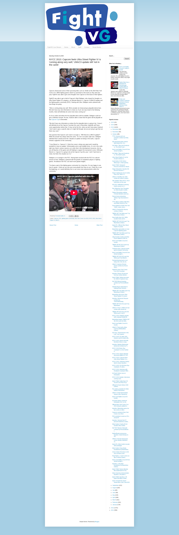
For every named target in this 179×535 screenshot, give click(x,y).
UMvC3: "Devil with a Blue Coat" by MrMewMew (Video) (119, 329)
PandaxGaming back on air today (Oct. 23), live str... (120, 261)
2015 (112, 122)
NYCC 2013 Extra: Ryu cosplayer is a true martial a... (120, 350)
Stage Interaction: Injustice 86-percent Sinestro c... (120, 169)
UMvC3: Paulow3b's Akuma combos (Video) (120, 210)
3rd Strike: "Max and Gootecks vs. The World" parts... (120, 154)
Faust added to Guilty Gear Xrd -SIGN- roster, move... (121, 206)
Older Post (99, 225)
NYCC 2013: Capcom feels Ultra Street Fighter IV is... (120, 358)
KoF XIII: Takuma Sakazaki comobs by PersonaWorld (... (120, 429)
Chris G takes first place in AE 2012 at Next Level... (120, 452)
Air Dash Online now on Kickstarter (119, 374)
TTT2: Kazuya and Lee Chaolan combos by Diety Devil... (120, 137)
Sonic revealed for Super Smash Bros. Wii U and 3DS (121, 481)
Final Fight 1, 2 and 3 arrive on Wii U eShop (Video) (120, 456)
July (113, 490)
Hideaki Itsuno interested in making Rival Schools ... (120, 287)
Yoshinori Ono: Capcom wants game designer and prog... (120, 249)
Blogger (97, 521)
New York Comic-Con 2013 (81, 218)
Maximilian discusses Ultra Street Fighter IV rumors (119, 295)
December (115, 129)
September (115, 485)
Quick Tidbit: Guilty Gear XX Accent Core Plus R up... (120, 381)
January (114, 504)
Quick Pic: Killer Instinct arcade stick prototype (121, 444)
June (114, 492)
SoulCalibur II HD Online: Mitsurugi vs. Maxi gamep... (120, 161)
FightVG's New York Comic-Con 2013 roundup (120, 270)
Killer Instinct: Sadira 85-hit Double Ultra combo (119, 424)
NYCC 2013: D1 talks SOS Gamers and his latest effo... (120, 337)
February (115, 502)
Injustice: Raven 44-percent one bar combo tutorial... (120, 274)
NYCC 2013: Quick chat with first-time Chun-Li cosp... (120, 341)
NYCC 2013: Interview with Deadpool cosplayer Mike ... (120, 370)
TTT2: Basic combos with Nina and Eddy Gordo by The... (120, 202)
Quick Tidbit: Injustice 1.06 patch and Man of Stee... (119, 477)
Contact (86, 47)
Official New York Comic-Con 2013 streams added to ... (120, 405)
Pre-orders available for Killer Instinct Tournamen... (120, 389)
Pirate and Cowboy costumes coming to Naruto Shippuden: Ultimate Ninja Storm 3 (124, 102)
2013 (112, 127)
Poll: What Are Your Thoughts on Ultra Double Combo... (120, 189)
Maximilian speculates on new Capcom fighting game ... (120, 229)
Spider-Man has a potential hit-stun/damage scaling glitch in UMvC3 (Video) (124, 85)
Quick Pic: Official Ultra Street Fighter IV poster (120, 225)
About (73, 47)
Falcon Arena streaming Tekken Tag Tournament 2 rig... (120, 198)
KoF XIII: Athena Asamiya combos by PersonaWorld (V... (120, 283)
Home (66, 47)
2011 (112, 510)
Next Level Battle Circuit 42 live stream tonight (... (121, 253)
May (113, 495)
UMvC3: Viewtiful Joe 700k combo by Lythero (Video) (120, 177)
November (115, 131)
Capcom (56, 218)
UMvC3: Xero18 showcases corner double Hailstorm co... (120, 440)
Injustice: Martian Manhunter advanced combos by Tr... (120, 345)
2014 (112, 124)
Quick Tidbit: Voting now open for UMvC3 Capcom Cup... (120, 278)
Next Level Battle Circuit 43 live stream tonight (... (121, 150)
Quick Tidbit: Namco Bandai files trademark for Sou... (120, 469)
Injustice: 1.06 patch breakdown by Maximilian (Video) (120, 465)
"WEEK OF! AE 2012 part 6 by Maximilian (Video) (120, 245)
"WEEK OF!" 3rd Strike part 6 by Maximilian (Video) (121, 233)
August (114, 487)
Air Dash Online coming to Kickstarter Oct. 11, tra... (119, 401)
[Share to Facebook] (76, 216)
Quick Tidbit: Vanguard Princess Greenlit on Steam (120, 165)
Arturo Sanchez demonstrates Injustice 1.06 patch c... (120, 473)
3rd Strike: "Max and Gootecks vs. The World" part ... (120, 146)
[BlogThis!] (72, 216)
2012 (112, 508)
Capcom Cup (55, 119)
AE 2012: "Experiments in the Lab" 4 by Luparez (120, 333)
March (114, 500)
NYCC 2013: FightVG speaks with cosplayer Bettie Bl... (120, 316)
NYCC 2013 (92, 218)
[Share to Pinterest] (78, 216)
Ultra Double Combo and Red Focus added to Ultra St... (120, 237)
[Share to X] (74, 216)
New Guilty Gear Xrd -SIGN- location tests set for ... (120, 218)
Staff (79, 47)
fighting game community (68, 218)
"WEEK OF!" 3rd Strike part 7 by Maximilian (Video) (121, 214)
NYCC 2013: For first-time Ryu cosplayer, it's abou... (120, 366)
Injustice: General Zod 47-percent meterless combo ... (120, 420)
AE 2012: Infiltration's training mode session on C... (120, 185)
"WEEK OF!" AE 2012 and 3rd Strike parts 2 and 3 (120, 312)
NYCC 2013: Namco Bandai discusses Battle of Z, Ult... (120, 354)
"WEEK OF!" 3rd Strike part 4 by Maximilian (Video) (121, 291)
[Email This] (70, 216)
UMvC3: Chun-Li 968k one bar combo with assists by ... (120, 308)
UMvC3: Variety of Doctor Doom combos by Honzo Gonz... (120, 266)
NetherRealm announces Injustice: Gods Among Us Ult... (120, 435)
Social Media (97, 47)
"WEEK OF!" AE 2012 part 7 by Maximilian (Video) (120, 222)
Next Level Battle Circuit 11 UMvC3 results (124, 68)
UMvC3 (57, 220)
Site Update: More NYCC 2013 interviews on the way (121, 181)
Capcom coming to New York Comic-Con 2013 (120, 413)
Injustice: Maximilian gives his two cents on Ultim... (120, 409)
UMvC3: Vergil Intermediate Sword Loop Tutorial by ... (120, 393)
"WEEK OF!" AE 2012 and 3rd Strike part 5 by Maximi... (120, 257)
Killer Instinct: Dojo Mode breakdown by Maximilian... (120, 448)
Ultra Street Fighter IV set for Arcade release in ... (120, 158)
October (114, 134)
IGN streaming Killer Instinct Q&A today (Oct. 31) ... (120, 142)
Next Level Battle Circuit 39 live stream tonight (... (121, 460)
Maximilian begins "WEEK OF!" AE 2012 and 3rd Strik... (121, 320)
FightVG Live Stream (54, 47)
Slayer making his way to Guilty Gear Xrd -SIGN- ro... (121, 173)
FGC (60, 218)
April (113, 497)
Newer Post (53, 225)
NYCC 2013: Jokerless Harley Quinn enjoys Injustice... (120, 362)
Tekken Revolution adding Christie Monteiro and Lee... (120, 193)
